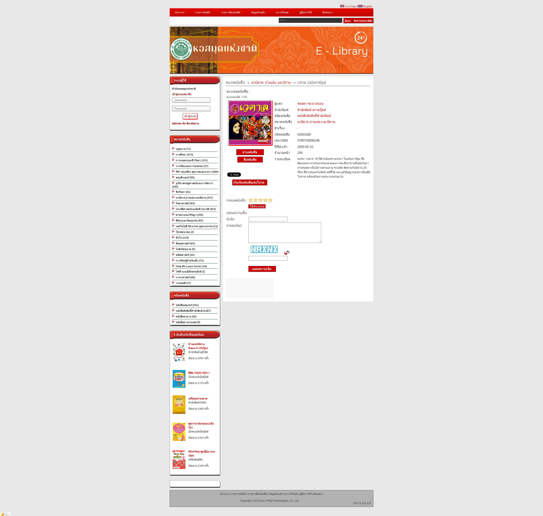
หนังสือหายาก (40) (185, 316)
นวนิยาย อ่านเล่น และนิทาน (271, 82)
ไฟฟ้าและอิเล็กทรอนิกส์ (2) (190, 271)
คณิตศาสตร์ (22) (185, 254)
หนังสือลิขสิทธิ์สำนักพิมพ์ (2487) (193, 310)
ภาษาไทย (350, 6)
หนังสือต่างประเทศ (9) (187, 322)
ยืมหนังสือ (250, 159)
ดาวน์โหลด (282, 12)
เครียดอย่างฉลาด (197, 398)
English (367, 6)
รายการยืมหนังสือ (230, 12)
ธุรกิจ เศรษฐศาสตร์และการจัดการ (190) (192, 185)
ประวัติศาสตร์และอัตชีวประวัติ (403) (195, 209)
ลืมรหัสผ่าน (193, 123)
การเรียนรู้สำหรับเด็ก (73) (189, 260)
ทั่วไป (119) (182, 237)
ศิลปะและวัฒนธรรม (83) (189, 220)
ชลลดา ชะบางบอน (310, 103)
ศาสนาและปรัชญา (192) (189, 214)
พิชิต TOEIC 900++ (199, 372)
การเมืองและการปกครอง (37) (191, 166)
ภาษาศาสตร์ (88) (185, 277)
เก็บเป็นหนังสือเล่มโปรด (248, 182)
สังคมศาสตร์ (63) (185, 243)
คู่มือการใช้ (305, 12)
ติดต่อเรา (327, 12)
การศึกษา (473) (184, 154)
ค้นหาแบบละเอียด (363, 20)
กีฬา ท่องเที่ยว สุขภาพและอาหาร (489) (196, 171)
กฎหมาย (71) (183, 148)
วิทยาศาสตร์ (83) (185, 203)
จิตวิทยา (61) (182, 192)
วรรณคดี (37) (183, 283)
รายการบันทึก (202, 12)
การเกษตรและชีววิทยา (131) (191, 160)
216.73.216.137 (362, 503)
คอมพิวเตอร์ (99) (185, 177)
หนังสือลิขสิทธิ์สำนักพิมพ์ (314, 116)
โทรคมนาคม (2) (184, 232)
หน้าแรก (179, 12)
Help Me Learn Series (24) (191, 266)
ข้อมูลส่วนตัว (258, 12)
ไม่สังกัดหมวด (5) (185, 249)
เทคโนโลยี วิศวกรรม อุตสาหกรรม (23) (196, 226)
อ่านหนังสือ (250, 152)
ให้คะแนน (257, 206)
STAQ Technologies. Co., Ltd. (282, 500)
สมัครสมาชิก (179, 123)
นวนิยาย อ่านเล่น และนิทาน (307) (194, 197)
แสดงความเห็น (260, 269)
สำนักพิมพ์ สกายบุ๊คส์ (311, 110)
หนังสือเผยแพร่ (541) (187, 305)
